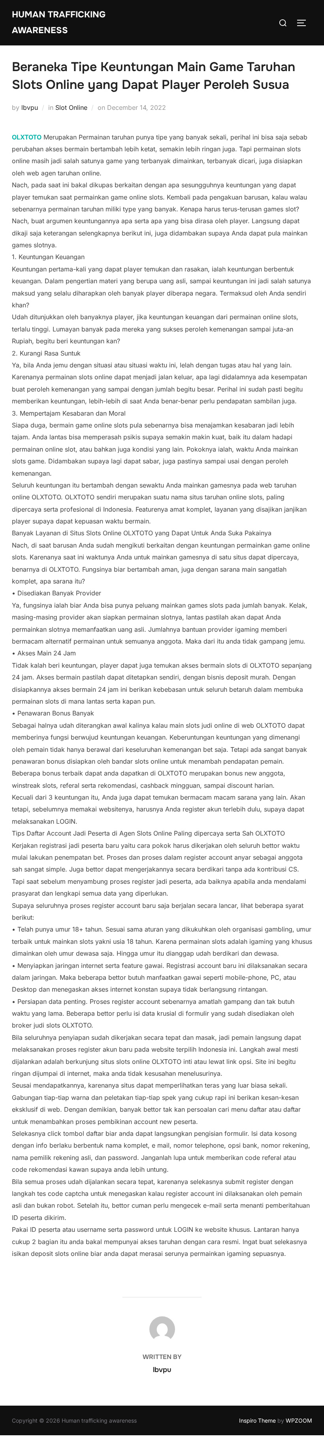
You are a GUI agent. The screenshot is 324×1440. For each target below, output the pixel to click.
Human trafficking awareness (58, 22)
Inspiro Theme (257, 1420)
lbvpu (29, 107)
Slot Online (71, 107)
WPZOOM (299, 1420)
